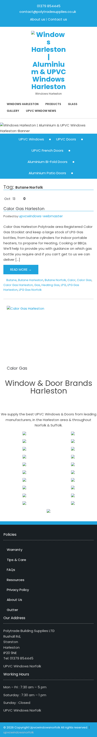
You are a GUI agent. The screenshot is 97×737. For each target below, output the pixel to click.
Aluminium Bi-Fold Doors (47, 161)
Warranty (14, 549)
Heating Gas (51, 285)
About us (37, 19)
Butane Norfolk (55, 280)
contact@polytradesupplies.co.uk (47, 11)
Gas (37, 285)
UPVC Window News (41, 111)
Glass (72, 104)
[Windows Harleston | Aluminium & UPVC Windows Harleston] (48, 60)
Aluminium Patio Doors (47, 173)
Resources (15, 579)
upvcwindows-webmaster (41, 216)
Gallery (13, 111)
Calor (71, 280)
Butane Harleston (30, 280)
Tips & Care (16, 559)
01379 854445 (48, 6)
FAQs (11, 569)
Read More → (21, 269)
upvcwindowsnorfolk (18, 732)
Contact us (57, 19)
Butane (11, 280)
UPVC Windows (31, 139)
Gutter (12, 609)
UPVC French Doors (47, 150)
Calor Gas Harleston (23, 208)
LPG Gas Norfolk (30, 290)
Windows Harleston (23, 104)
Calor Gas (84, 280)
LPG (63, 285)
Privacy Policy (18, 589)
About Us (14, 599)
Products (53, 104)
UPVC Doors (66, 139)
